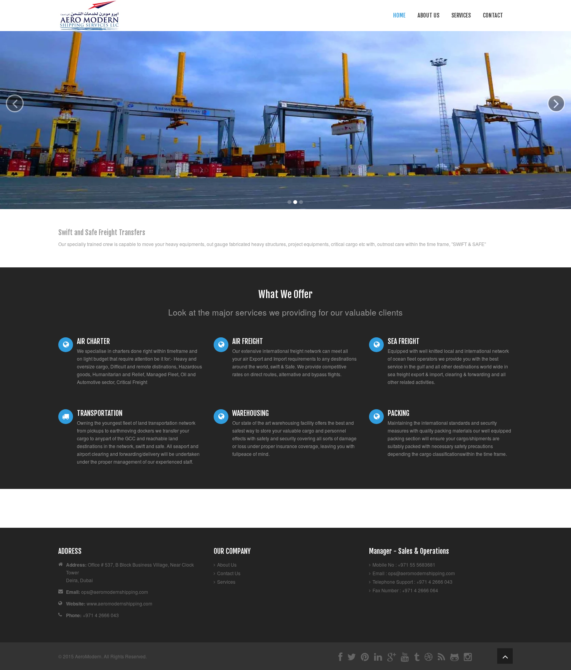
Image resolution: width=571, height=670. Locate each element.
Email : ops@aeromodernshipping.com (414, 573)
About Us (428, 15)
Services (461, 15)
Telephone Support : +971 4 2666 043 (413, 581)
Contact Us (228, 573)
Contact (493, 15)
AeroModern (88, 656)
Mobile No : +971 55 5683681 (404, 564)
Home (399, 15)
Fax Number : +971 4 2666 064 (405, 590)
